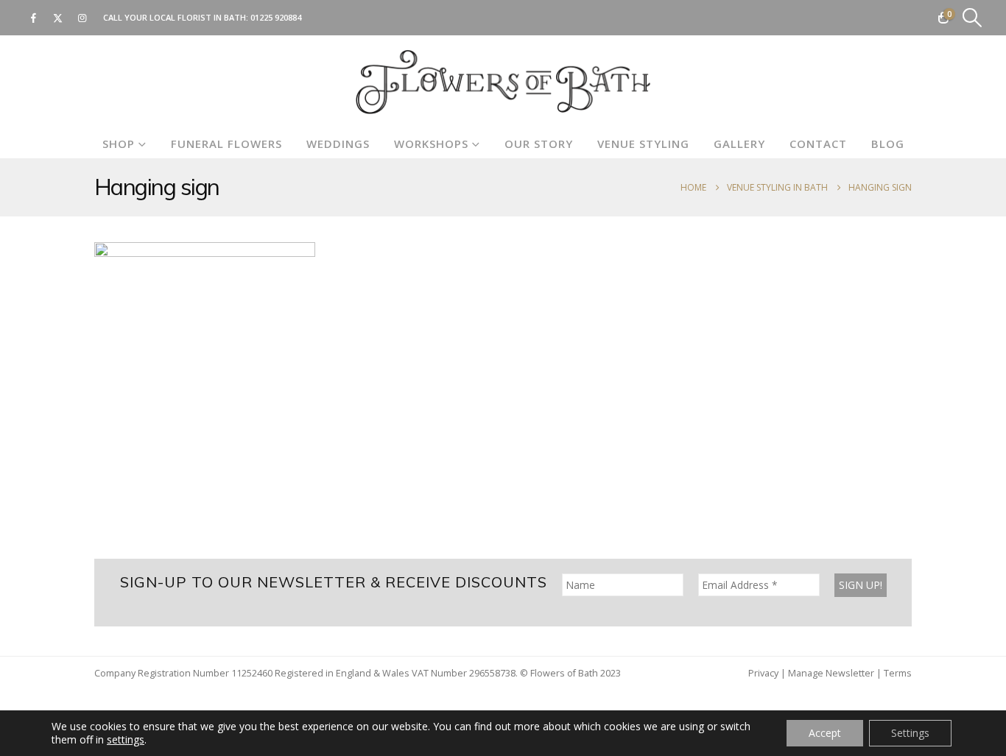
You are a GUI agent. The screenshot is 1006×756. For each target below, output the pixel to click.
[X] (57, 17)
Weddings (338, 143)
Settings (910, 733)
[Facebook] (33, 17)
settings (125, 739)
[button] (972, 17)
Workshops (431, 143)
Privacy (763, 673)
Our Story (538, 143)
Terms (898, 673)
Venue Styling (643, 143)
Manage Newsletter (831, 673)
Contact (818, 143)
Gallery (739, 143)
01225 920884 (275, 17)
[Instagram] (81, 17)
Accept (825, 733)
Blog (887, 143)
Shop (118, 143)
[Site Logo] (503, 82)
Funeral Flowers (226, 143)
